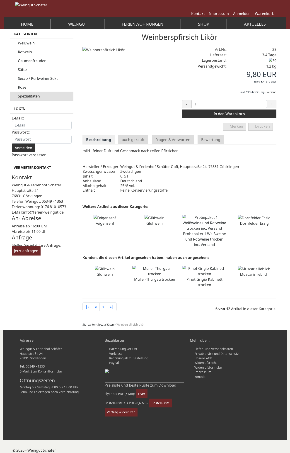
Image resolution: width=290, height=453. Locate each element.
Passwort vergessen (29, 154)
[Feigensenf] (105, 217)
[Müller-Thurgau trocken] (154, 270)
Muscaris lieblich (254, 274)
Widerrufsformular (208, 367)
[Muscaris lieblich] (254, 268)
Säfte (22, 69)
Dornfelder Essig (254, 223)
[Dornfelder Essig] (254, 217)
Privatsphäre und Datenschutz (216, 353)
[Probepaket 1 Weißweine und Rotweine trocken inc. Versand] (204, 222)
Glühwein (154, 223)
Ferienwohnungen (142, 24)
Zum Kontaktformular (46, 371)
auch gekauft (133, 139)
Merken (236, 126)
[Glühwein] (154, 217)
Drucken (262, 126)
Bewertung (210, 139)
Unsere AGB (203, 358)
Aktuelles (255, 24)
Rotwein (25, 51)
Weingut (77, 24)
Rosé (22, 87)
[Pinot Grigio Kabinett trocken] (204, 270)
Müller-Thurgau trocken (154, 279)
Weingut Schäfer (41, 450)
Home (27, 24)
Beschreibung (98, 139)
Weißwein (26, 43)
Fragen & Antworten (172, 139)
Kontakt (199, 377)
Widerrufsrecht (205, 362)
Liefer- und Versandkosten (213, 349)
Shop (203, 24)
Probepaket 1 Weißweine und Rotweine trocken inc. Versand (204, 239)
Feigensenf (104, 223)
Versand (271, 92)
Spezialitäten (29, 96)
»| (112, 306)
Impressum (202, 372)
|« (87, 306)
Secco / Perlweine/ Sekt (38, 78)
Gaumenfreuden (32, 60)
